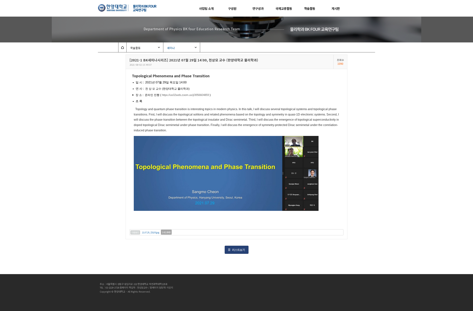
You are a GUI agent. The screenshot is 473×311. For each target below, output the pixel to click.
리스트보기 (238, 250)
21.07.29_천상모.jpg (150, 232)
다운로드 (135, 232)
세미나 (171, 48)
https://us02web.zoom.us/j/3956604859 (185, 95)
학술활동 (135, 48)
